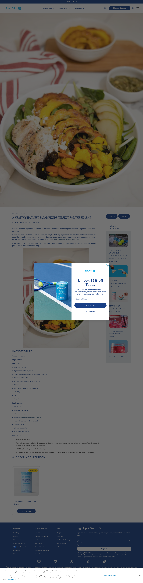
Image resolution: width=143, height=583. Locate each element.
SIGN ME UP (90, 305)
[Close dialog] (107, 265)
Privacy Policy (12, 580)
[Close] (140, 575)
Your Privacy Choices (109, 575)
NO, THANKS (90, 311)
